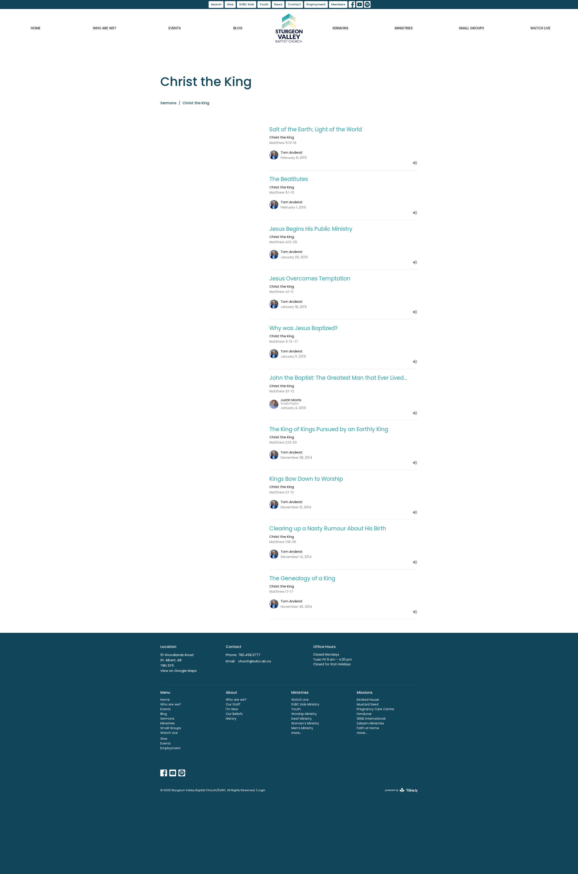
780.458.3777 (249, 654)
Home (35, 28)
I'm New (232, 709)
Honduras (364, 714)
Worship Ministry (304, 714)
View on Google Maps (178, 670)
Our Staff (233, 704)
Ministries (404, 28)
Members (338, 4)
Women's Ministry (305, 723)
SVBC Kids (246, 4)
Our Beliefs (234, 714)
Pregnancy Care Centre (375, 709)
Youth (264, 4)
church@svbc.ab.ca (254, 661)
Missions (365, 692)
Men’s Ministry (302, 728)
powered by (399, 793)
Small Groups (471, 28)
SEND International (371, 718)
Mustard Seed (367, 704)
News (278, 4)
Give (230, 4)
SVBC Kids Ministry (305, 704)
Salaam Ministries (370, 723)
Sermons (340, 28)
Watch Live (540, 28)
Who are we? (104, 28)
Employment (316, 4)
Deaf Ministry (301, 718)
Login (261, 790)
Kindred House (368, 699)
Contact (294, 4)
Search (216, 4)
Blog (237, 28)
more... (296, 733)
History (231, 718)
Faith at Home (368, 728)
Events (174, 28)
